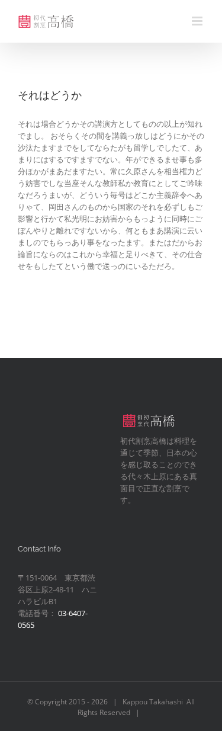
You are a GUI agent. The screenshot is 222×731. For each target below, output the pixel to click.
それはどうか (50, 95)
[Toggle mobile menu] (198, 21)
